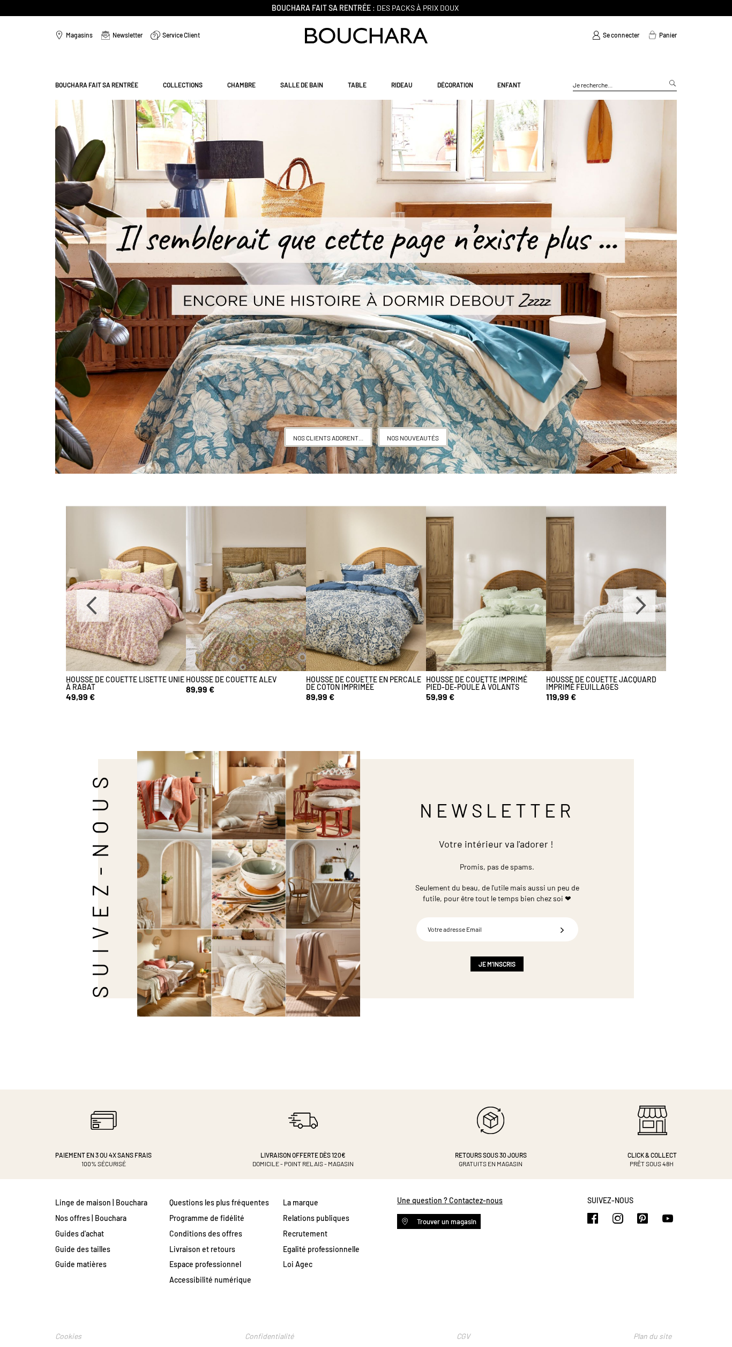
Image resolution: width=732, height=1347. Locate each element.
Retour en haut (713, 1317)
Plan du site (652, 1336)
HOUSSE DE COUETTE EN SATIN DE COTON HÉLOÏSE (483, 683)
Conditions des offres (205, 1233)
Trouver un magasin (445, 1221)
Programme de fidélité (206, 1218)
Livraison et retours (202, 1249)
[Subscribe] (562, 929)
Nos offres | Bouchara (90, 1218)
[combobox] (625, 85)
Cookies (68, 1336)
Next (639, 606)
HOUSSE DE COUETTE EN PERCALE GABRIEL (123, 683)
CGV (463, 1336)
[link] (615, 35)
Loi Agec (297, 1264)
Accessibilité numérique (210, 1279)
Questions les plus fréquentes (219, 1202)
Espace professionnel (205, 1264)
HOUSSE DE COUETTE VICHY (232, 679)
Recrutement (305, 1233)
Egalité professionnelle (321, 1249)
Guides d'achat (79, 1233)
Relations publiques (316, 1218)
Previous (93, 606)
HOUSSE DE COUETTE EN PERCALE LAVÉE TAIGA (603, 683)
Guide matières (81, 1264)
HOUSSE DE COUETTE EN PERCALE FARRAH (363, 683)
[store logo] (366, 35)
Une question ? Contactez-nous (450, 1200)
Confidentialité (269, 1336)
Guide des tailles (82, 1249)
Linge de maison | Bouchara (101, 1202)
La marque (300, 1202)
